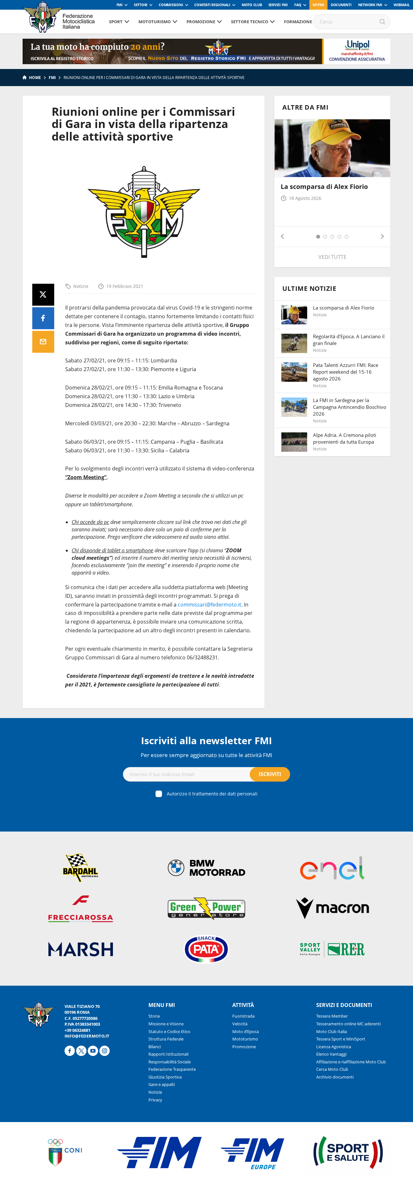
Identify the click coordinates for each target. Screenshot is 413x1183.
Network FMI (370, 4)
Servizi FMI (278, 4)
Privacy (155, 1100)
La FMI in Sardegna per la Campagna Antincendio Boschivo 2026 (349, 407)
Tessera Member (332, 1016)
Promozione (200, 22)
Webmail (402, 4)
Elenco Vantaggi (331, 1054)
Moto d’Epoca (245, 1031)
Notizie (80, 286)
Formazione (298, 22)
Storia (154, 1016)
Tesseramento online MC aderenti (348, 1024)
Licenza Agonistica (333, 1047)
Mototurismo (154, 22)
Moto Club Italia (331, 1031)
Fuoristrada (243, 1016)
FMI (119, 4)
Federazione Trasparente (172, 1069)
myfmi (318, 4)
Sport (116, 22)
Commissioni (171, 4)
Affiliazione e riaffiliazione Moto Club (351, 1062)
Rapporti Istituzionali (168, 1054)
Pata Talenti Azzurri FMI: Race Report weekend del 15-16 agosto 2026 (345, 372)
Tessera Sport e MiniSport (340, 1039)
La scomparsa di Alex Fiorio (324, 186)
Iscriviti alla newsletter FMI (206, 740)
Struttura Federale (166, 1039)
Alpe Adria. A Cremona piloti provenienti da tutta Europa (344, 438)
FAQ (297, 4)
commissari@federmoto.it (209, 604)
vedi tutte (332, 257)
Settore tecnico (249, 22)
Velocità (239, 1024)
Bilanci (154, 1047)
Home (35, 77)
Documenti (341, 4)
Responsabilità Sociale (169, 1062)
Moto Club (252, 4)
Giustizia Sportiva (165, 1077)
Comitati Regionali (212, 4)
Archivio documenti (335, 1077)
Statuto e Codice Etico (169, 1031)
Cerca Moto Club (332, 1069)
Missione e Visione (166, 1024)
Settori (140, 4)
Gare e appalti (161, 1084)
